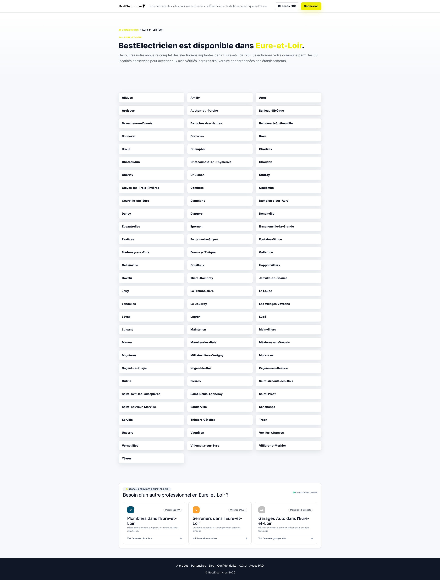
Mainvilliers (267, 329)
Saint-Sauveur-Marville (139, 407)
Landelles (129, 304)
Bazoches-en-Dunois (137, 123)
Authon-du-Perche (204, 110)
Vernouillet (130, 445)
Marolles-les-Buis (203, 342)
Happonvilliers (269, 265)
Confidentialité (226, 565)
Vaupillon (197, 432)
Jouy (125, 291)
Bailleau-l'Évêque (271, 110)
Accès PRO (256, 565)
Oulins (126, 381)
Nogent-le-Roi (200, 368)
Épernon (196, 226)
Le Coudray (198, 304)
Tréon (263, 419)
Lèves (126, 316)
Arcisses (128, 110)
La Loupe (265, 291)
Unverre (127, 432)
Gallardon (266, 252)
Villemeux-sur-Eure (204, 445)
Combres (197, 187)
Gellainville (130, 265)
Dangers (196, 213)
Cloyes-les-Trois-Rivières (140, 187)
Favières (128, 239)
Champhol (197, 149)
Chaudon (265, 162)
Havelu (127, 278)
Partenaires (198, 565)
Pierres (195, 381)
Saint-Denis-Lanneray (206, 394)
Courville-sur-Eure (135, 200)
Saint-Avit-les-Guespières (141, 394)
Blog (211, 565)
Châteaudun (131, 162)
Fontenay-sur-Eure (135, 252)
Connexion (311, 6)
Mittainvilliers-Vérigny (206, 355)
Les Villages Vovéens (274, 304)
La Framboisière (202, 291)
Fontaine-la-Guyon (204, 239)
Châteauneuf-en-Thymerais (210, 162)
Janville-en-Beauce (273, 278)
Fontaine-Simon (270, 239)
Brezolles (197, 136)
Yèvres (127, 458)
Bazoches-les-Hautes (206, 123)
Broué (126, 149)
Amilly (195, 97)
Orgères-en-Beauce (273, 368)
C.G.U (243, 565)
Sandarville (198, 407)
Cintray (264, 175)
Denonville (266, 213)
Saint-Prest (267, 394)
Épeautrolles (131, 226)
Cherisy (127, 175)
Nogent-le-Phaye (134, 368)
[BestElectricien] (132, 6)
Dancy (126, 213)
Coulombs (266, 187)
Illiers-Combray (201, 278)
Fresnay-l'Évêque (203, 252)
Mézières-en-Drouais (274, 342)
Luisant (127, 329)
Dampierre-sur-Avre (273, 200)
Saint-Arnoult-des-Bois (276, 381)
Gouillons (197, 265)
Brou (262, 136)
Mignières (129, 355)
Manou (127, 342)
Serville (127, 419)
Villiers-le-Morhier (272, 445)
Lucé (262, 316)
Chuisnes (197, 175)
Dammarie (197, 200)
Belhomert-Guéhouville (276, 123)
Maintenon (198, 329)
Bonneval (128, 136)
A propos (182, 565)
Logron (195, 316)
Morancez (266, 355)
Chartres (265, 149)
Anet (262, 97)
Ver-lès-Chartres (271, 432)
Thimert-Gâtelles (202, 419)
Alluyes (127, 97)
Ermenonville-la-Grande (276, 226)
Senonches (267, 407)
